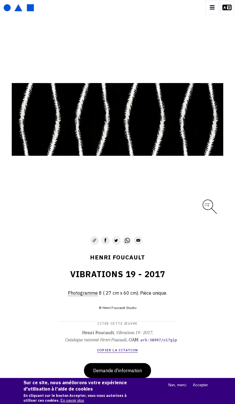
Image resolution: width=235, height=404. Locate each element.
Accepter (200, 385)
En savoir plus (72, 400)
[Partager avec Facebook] (105, 240)
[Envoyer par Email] (138, 240)
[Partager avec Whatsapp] (127, 240)
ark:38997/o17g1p (158, 340)
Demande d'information (117, 370)
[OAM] (19, 7)
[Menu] (212, 7)
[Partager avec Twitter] (116, 240)
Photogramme (83, 293)
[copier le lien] (94, 240)
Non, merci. (177, 385)
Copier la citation (117, 350)
